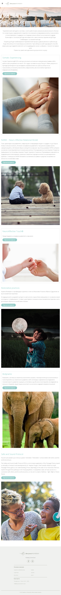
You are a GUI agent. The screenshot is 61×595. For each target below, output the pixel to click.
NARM (32, 570)
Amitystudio (29, 592)
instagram (32, 561)
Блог (32, 575)
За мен (32, 572)
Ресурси (16, 575)
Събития (16, 572)
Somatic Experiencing (19, 570)
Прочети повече (9, 74)
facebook (28, 561)
